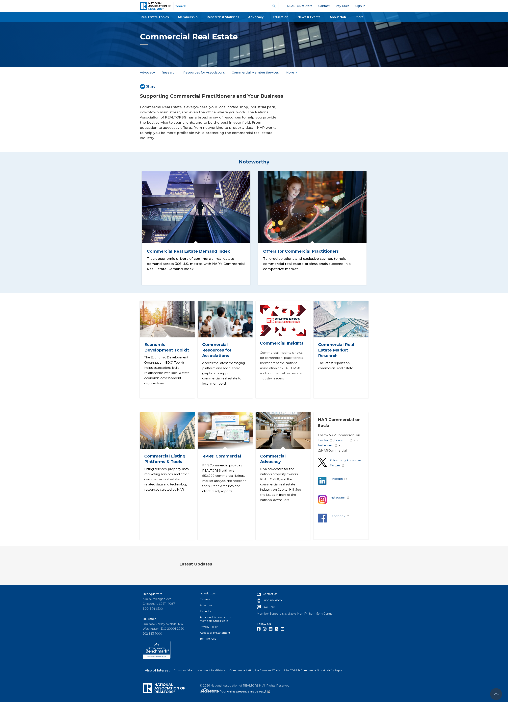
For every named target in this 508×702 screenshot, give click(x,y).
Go (274, 6)
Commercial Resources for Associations (216, 350)
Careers (205, 599)
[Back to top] (496, 694)
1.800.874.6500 (272, 600)
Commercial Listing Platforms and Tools (254, 670)
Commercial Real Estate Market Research (336, 350)
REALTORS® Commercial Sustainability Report (314, 670)
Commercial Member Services (255, 72)
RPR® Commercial (221, 456)
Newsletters (208, 593)
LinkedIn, (341, 440)
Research (169, 72)
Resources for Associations (204, 72)
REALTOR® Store (299, 6)
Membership (187, 17)
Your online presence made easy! (245, 691)
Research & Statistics (223, 17)
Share (150, 86)
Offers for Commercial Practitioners (301, 251)
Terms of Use (208, 638)
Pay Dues (342, 6)
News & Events (309, 17)
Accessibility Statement (215, 632)
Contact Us (270, 593)
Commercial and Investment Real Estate (199, 670)
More (360, 17)
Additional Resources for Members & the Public (215, 619)
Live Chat (269, 606)
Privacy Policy (208, 626)
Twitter (323, 440)
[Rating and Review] (156, 658)
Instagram (325, 445)
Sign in (360, 6)
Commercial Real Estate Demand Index (188, 251)
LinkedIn (336, 479)
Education (280, 17)
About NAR (338, 17)
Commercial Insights (281, 343)
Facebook (337, 516)
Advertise (206, 605)
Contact (324, 6)
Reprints (205, 611)
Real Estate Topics (155, 17)
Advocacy (256, 17)
